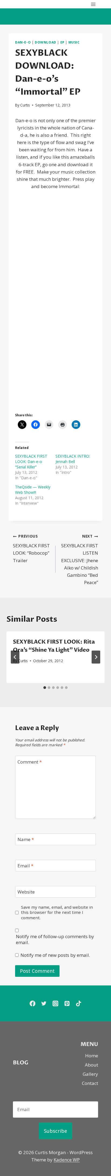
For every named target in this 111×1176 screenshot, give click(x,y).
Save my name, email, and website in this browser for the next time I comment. (57, 913)
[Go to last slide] (15, 657)
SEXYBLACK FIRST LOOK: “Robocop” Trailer (31, 548)
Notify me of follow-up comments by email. (55, 939)
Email (25, 866)
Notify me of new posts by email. (55, 955)
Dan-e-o (23, 42)
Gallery (90, 1074)
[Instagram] (55, 1003)
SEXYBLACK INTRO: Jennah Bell (73, 459)
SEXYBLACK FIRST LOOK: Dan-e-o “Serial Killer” (31, 461)
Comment (30, 762)
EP (62, 42)
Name (26, 839)
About (91, 1065)
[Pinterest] (67, 1003)
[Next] (96, 657)
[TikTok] (78, 1003)
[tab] (44, 687)
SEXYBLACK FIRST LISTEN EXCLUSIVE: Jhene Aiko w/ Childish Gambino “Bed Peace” (79, 559)
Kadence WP (67, 1160)
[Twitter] (44, 1003)
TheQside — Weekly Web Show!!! (32, 489)
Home (91, 1055)
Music (74, 42)
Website (26, 892)
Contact (90, 1083)
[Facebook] (32, 1003)
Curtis (25, 105)
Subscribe (55, 1131)
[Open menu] (93, 4)
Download (45, 42)
